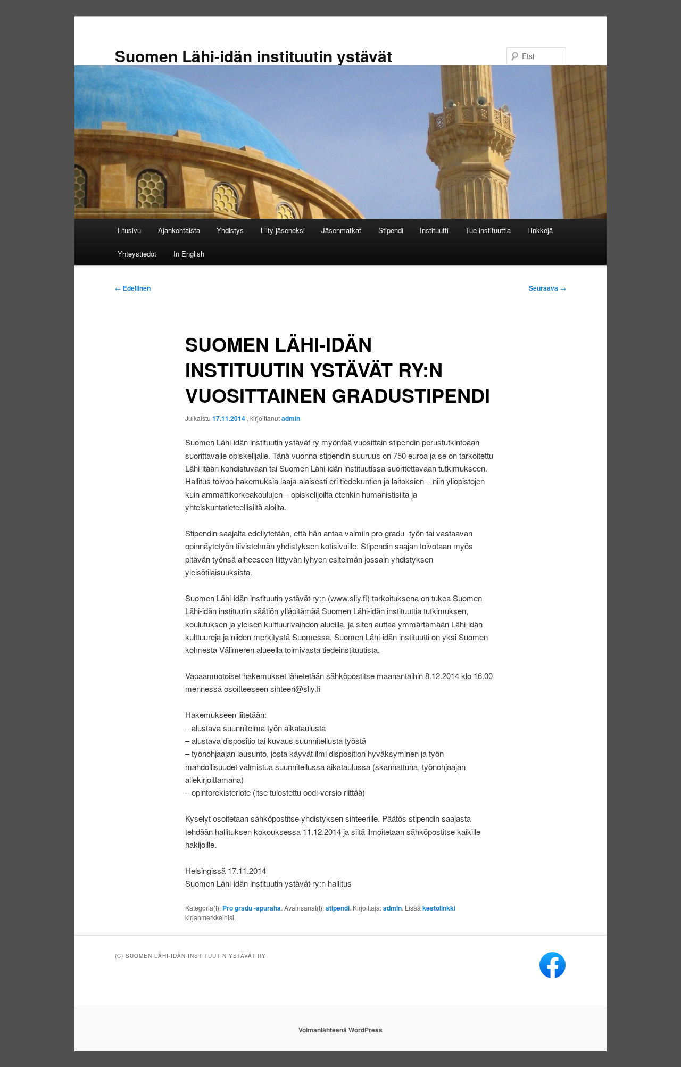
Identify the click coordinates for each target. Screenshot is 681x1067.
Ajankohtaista (179, 230)
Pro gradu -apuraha (251, 908)
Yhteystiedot (137, 254)
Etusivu (129, 230)
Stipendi (390, 230)
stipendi (338, 908)
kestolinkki (438, 908)
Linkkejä (540, 230)
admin (290, 418)
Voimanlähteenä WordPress (340, 1030)
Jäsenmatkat (341, 230)
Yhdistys (230, 230)
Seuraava (547, 288)
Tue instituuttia (488, 230)
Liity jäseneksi (283, 230)
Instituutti (434, 230)
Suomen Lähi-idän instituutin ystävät (253, 55)
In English (188, 254)
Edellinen (133, 288)
